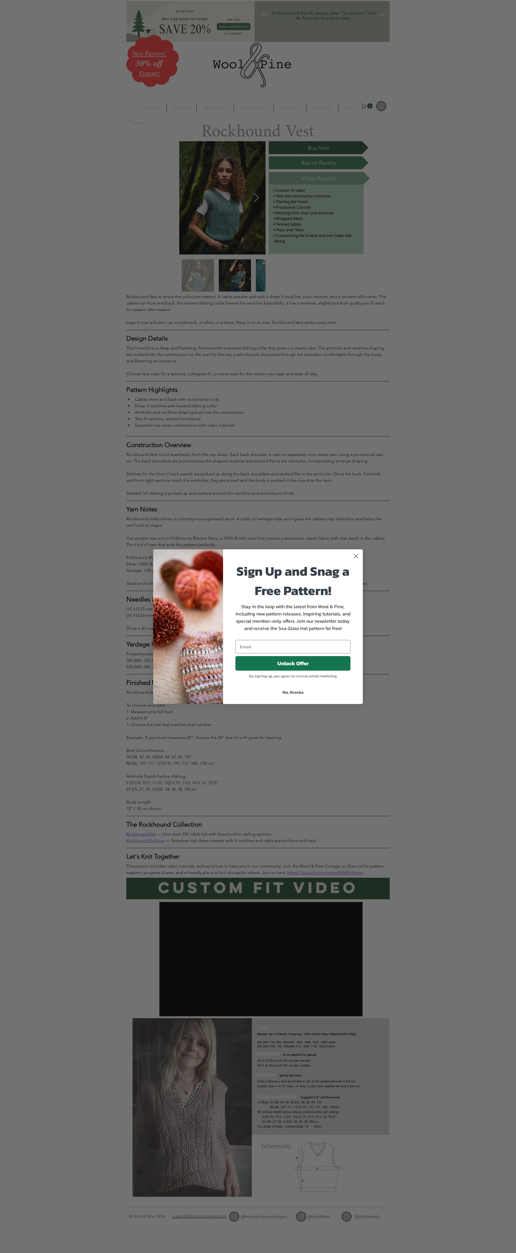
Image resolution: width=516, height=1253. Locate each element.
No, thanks (293, 692)
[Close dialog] (356, 556)
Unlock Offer (293, 663)
